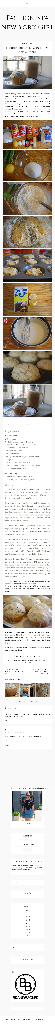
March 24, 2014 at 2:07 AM (15, 732)
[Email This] (17, 657)
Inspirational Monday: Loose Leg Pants (14, 672)
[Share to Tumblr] (30, 657)
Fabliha (9, 730)
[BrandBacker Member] (27, 986)
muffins (27, 662)
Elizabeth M (11, 708)
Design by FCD (39, 1020)
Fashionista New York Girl (14, 1020)
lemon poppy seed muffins (33, 660)
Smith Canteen (43, 96)
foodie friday (14, 660)
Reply (7, 720)
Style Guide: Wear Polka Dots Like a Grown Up (41, 672)
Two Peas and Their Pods (36, 109)
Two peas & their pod (25, 425)
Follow (14, 882)
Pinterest (8, 112)
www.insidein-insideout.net (16, 742)
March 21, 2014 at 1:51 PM (14, 711)
